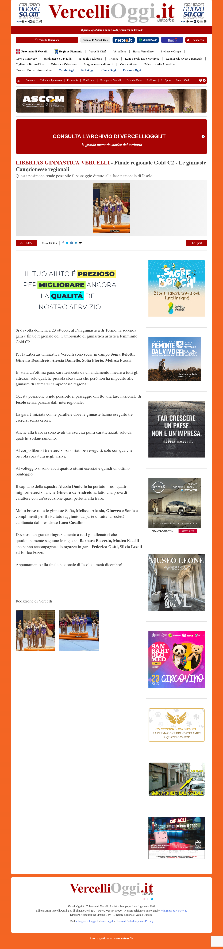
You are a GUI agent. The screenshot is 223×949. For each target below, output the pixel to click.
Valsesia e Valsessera (64, 64)
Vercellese (119, 51)
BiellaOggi (87, 70)
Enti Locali (89, 80)
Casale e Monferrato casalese (34, 70)
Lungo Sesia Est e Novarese (142, 58)
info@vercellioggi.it (87, 921)
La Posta (151, 80)
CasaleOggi (66, 70)
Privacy (149, 921)
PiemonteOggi (132, 70)
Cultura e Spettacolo (51, 80)
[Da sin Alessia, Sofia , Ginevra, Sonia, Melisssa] (79, 630)
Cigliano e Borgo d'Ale (30, 64)
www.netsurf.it (123, 938)
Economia (72, 80)
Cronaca (30, 80)
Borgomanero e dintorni (98, 64)
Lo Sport (166, 80)
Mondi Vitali (183, 80)
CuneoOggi (108, 70)
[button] (200, 80)
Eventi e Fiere (134, 80)
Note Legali (106, 921)
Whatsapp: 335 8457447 (173, 910)
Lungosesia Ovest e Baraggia (184, 58)
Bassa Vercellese (143, 51)
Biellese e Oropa (171, 51)
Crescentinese (128, 64)
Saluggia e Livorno (90, 58)
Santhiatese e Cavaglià (58, 58)
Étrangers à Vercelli (110, 80)
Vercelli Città (97, 51)
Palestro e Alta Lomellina (159, 64)
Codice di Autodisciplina (129, 921)
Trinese (113, 58)
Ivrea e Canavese (26, 58)
